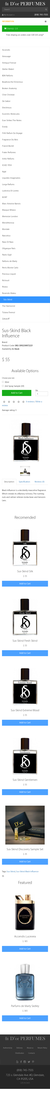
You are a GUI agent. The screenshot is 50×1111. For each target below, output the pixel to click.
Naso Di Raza (7, 242)
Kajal (4, 172)
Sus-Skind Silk (25, 571)
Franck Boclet (8, 146)
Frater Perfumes (9, 152)
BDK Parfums (7, 76)
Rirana (4, 287)
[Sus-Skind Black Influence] (25, 440)
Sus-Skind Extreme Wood (25, 710)
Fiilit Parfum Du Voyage (12, 133)
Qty (36, 390)
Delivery (19, 1048)
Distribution (19, 1053)
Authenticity (7, 1048)
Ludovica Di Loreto (10, 191)
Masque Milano (9, 210)
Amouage (6, 56)
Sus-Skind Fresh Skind (25, 640)
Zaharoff (5, 319)
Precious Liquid (9, 274)
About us (30, 1048)
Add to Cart (16, 393)
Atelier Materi (8, 69)
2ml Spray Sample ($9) (14, 386)
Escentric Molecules (11, 114)
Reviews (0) (39, 482)
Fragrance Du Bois (10, 140)
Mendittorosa (8, 223)
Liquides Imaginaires (11, 178)
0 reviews (30, 402)
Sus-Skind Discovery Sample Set (25, 849)
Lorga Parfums (8, 184)
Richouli (5, 280)
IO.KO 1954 (7, 165)
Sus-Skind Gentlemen (25, 779)
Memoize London (10, 216)
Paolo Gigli (7, 255)
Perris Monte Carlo (10, 268)
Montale (5, 229)
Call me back (25, 1082)
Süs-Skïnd (7, 299)
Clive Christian (8, 95)
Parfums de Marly (9, 261)
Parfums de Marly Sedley (25, 1006)
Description (9, 482)
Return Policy (42, 1048)
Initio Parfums (8, 159)
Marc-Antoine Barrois (11, 204)
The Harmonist (8, 306)
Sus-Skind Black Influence (27, 871)
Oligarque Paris (8, 248)
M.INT (4, 197)
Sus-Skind (11, 871)
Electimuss (6, 108)
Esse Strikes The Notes (11, 120)
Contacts (31, 1053)
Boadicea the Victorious (12, 82)
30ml (7, 382)
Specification (24, 482)
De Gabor (6, 101)
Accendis (6, 50)
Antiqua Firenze (9, 63)
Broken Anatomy (9, 88)
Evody (4, 127)
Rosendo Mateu (9, 293)
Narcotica (6, 236)
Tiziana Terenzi (8, 312)
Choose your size (8, 378)
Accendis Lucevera (25, 936)
